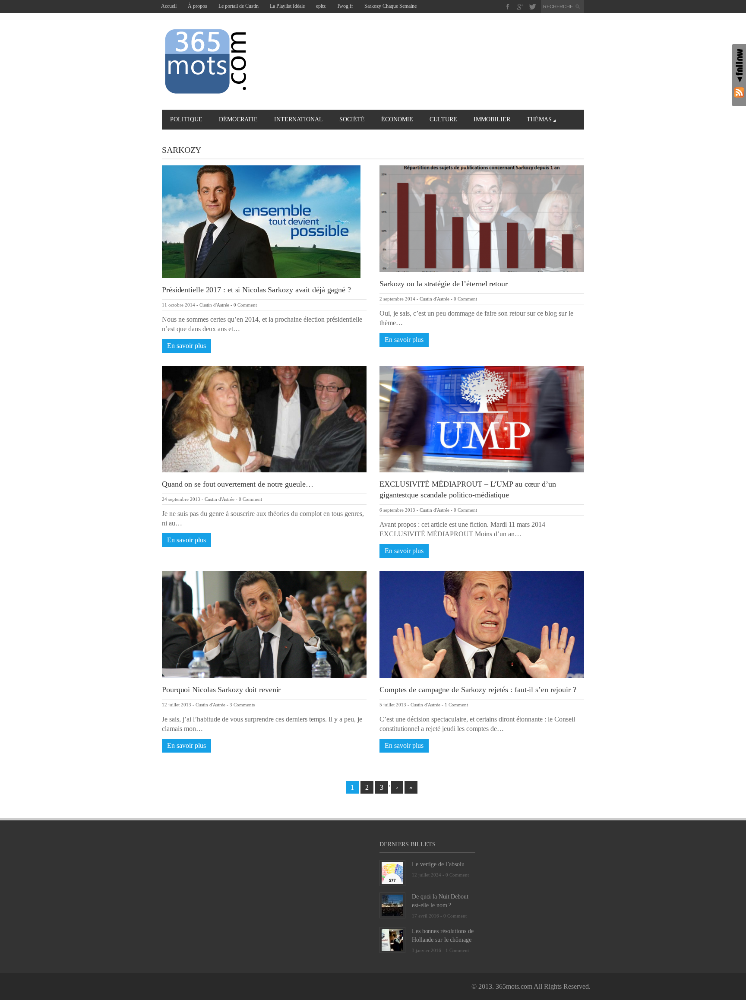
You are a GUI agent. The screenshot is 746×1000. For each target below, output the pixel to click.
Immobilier (492, 119)
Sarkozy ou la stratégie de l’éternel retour (443, 283)
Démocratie (238, 119)
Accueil (169, 6)
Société (352, 119)
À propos (197, 6)
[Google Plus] (520, 6)
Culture (443, 119)
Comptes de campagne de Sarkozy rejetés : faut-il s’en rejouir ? (477, 689)
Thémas (539, 119)
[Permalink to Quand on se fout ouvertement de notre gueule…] (264, 418)
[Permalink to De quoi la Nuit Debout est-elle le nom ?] (392, 904)
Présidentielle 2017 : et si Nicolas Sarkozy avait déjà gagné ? (256, 289)
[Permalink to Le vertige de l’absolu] (392, 872)
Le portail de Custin (238, 6)
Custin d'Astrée (214, 304)
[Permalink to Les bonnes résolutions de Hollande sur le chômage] (392, 939)
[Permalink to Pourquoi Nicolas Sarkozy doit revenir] (264, 623)
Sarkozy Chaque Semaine (390, 6)
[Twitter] (532, 6)
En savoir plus (186, 345)
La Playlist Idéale (287, 6)
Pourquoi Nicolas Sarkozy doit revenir (221, 689)
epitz (321, 6)
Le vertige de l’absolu (438, 864)
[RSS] (739, 92)
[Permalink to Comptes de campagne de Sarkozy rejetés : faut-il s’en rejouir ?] (481, 623)
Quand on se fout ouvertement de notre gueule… (237, 484)
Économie (397, 119)
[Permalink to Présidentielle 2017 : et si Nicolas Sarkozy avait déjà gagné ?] (261, 221)
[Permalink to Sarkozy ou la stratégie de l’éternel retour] (481, 218)
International (298, 119)
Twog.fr (345, 6)
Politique (186, 119)
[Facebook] (508, 6)
